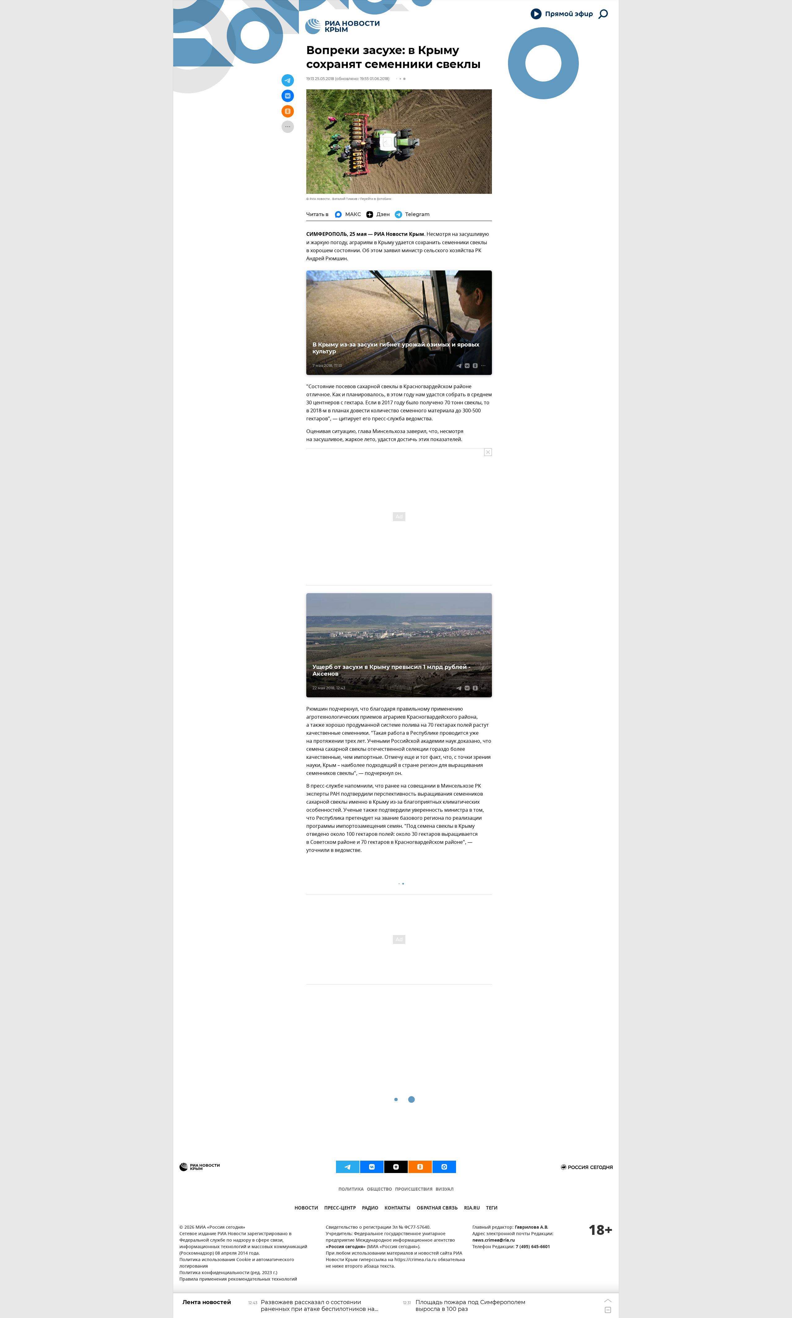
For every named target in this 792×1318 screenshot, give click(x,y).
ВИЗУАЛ (445, 1189)
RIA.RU (472, 1208)
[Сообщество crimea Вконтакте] (372, 1167)
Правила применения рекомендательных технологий (238, 1279)
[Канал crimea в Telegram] (347, 1167)
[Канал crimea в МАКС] (444, 1167)
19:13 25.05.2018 (320, 78)
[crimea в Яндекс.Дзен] (396, 1167)
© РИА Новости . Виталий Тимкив (331, 199)
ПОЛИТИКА (351, 1189)
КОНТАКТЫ (398, 1208)
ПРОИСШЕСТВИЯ (414, 1189)
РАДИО (370, 1208)
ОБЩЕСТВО (379, 1189)
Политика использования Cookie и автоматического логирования (236, 1263)
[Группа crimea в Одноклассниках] (420, 1167)
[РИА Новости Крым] (342, 26)
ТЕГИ (491, 1208)
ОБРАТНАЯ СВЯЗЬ (437, 1208)
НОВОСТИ (306, 1208)
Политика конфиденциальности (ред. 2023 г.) (228, 1273)
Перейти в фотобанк (375, 199)
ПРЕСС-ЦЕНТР (340, 1208)
